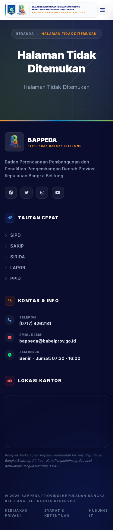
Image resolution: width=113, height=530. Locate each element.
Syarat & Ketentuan (57, 513)
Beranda (25, 33)
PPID (15, 278)
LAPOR (17, 267)
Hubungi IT (98, 513)
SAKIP (17, 245)
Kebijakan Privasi (16, 513)
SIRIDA (17, 256)
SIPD (15, 235)
